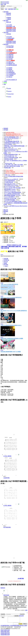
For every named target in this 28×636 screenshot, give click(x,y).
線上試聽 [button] (19, 245)
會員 (14, 9)
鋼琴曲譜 (8, 13)
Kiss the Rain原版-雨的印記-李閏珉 (14, 173)
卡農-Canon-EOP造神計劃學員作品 (9, 284)
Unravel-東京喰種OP (10, 196)
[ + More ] (5, 266)
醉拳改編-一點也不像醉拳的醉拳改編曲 (14, 145)
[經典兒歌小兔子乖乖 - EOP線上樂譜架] (18, 454)
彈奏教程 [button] (9, 245)
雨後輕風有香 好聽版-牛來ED (12, 142)
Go (15, 7)
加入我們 (24, 625)
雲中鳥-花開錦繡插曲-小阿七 (12, 137)
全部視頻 (8, 34)
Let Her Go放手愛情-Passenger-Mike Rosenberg (16, 206)
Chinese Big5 (10, 93)
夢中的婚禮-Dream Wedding (11, 185)
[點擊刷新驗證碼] (20, 624)
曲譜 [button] (4, 11)
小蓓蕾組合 (12, 236)
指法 (17, 9)
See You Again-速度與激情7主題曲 (13, 201)
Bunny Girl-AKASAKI (10, 150)
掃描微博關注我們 (5, 634)
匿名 (3, 617)
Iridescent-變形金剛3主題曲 (11, 157)
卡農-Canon (7, 174)
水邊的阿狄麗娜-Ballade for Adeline (14, 135)
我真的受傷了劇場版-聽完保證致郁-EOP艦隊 (12, 338)
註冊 (5, 4)
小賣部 (5, 81)
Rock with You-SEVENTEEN (12, 138)
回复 (26, 610)
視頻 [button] (4, 32)
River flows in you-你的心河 (11, 179)
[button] (4, 87)
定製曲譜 (8, 17)
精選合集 (8, 14)
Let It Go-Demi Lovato (10, 186)
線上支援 (10, 625)
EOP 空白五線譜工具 (11, 79)
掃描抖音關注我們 (5, 630)
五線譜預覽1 (6, 477)
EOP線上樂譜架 (7, 456)
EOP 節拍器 (9, 51)
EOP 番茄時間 (9, 54)
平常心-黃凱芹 (9, 170)
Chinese (9, 96)
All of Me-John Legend (10, 183)
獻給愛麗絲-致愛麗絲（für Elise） (13, 195)
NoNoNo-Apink (8, 163)
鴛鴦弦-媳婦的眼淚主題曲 (11, 154)
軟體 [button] (4, 44)
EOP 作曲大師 (9, 70)
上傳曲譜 (8, 19)
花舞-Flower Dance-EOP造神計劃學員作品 (11, 297)
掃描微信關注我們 (5, 633)
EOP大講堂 (9, 25)
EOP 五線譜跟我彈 (11, 74)
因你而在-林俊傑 (9, 159)
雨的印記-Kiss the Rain (10, 190)
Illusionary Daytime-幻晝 (10, 198)
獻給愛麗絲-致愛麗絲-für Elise (13, 134)
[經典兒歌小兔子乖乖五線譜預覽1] (10, 475)
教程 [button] (4, 20)
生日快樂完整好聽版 (10, 199)
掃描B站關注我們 (5, 631)
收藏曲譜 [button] (14, 245)
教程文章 (8, 22)
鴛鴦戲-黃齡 (8, 167)
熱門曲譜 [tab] (5, 129)
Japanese (9, 91)
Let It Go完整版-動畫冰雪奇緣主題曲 (14, 176)
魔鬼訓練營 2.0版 (10, 26)
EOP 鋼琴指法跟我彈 (11, 65)
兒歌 (4, 213)
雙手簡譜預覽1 (7, 527)
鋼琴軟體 (5, 625)
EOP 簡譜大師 (9, 57)
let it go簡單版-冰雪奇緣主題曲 (12, 193)
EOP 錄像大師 (9, 56)
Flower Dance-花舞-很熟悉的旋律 (13, 192)
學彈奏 (5, 82)
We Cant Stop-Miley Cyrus (11, 148)
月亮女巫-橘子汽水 (9, 156)
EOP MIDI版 (9, 59)
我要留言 (3, 587)
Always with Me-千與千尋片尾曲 (13, 187)
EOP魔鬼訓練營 (10, 38)
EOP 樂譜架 (9, 69)
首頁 (6, 9)
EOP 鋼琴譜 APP (10, 63)
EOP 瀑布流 (9, 77)
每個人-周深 (8, 147)
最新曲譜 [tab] (5, 128)
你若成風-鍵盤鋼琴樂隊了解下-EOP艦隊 (11, 351)
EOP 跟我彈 (9, 67)
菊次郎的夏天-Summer (10, 189)
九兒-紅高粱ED (8, 144)
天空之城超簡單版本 (10, 180)
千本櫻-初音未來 (9, 182)
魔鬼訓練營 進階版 (11, 31)
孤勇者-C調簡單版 (10, 171)
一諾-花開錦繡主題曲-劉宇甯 (12, 141)
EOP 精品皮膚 (9, 47)
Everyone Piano (10, 45)
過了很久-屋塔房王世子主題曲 (12, 166)
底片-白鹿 (7, 139)
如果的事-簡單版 (10, 132)
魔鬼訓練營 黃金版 (11, 29)
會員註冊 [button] (21, 615)
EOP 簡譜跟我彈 (10, 72)
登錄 (2, 4)
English (9, 88)
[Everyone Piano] (5, 1)
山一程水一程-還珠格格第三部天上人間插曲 (16, 160)
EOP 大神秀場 (9, 75)
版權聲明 (15, 625)
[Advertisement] (14, 112)
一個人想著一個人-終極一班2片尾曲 (14, 164)
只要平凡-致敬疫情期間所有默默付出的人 (11, 325)
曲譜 (9, 9)
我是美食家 (6, 595)
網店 (12, 9)
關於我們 (20, 625)
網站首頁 (5, 209)
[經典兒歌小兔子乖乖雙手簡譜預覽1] (10, 524)
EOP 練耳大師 (9, 62)
